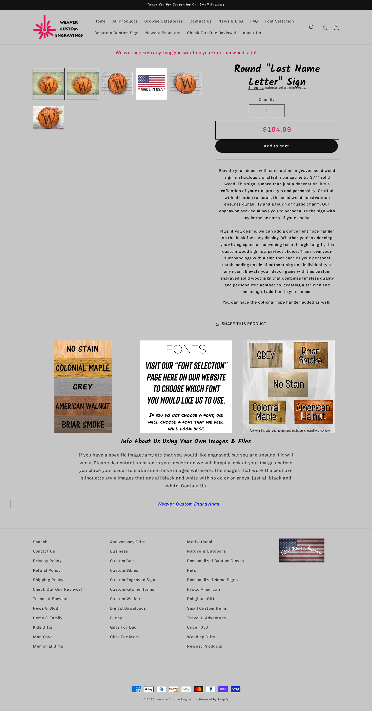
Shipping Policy (48, 580)
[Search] (312, 27)
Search (40, 542)
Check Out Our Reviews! (57, 589)
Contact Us (193, 485)
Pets (191, 570)
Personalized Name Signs (212, 580)
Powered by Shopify (214, 699)
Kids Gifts (42, 627)
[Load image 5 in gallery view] (185, 84)
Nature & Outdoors (206, 551)
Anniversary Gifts (128, 542)
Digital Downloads (128, 608)
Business (119, 551)
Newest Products (204, 646)
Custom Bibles (124, 570)
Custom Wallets (125, 599)
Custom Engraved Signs (134, 580)
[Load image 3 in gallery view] (117, 84)
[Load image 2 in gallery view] (82, 84)
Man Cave (43, 637)
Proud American (203, 589)
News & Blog (45, 608)
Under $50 (197, 627)
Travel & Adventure (206, 618)
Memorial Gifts (48, 646)
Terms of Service (50, 599)
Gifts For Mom (124, 637)
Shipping (256, 87)
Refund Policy (47, 570)
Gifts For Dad (123, 627)
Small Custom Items (207, 608)
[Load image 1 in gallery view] (48, 84)
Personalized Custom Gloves (215, 561)
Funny (116, 618)
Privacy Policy (47, 561)
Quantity (267, 100)
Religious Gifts (202, 599)
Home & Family (48, 618)
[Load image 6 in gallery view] (48, 118)
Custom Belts (123, 561)
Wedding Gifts (201, 637)
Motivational (199, 542)
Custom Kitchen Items (132, 589)
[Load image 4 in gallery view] (151, 84)
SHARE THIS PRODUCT (244, 324)
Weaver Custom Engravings (188, 504)
